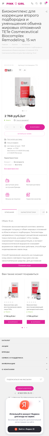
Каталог (6, 340)
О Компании (8, 369)
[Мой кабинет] (41, 4)
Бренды (6, 352)
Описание (9, 212)
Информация (8, 363)
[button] (22, 327)
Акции (5, 346)
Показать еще (24, 265)
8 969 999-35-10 (25, 393)
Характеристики (28, 212)
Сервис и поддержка (12, 358)
